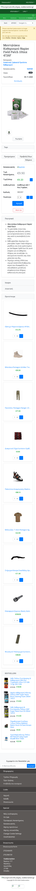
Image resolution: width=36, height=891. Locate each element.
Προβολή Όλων (26, 156)
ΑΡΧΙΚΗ (13, 23)
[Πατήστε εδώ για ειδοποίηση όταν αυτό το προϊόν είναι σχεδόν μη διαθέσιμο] (27, 197)
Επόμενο (28, 160)
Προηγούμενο (9, 156)
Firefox (8, 38)
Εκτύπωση (18, 81)
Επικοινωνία (6, 2)
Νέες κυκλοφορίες (11, 814)
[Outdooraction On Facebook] (18, 756)
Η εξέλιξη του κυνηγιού (13, 784)
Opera (19, 38)
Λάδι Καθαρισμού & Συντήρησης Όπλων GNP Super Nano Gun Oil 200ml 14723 (20, 710)
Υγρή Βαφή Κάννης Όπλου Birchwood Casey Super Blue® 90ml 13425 (20, 737)
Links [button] (24, 11)
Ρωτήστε (18, 139)
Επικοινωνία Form (10, 847)
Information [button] (14, 11)
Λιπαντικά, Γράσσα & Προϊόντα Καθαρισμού (15, 63)
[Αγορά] (21, 336)
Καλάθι (6, 799)
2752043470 (7, 851)
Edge (23, 38)
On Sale (6, 817)
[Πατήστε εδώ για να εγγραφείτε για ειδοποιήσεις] (31, 197)
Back (5, 23)
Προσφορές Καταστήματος (14, 820)
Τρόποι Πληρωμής (11, 777)
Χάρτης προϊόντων (11, 827)
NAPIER (30, 69)
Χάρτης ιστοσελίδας (11, 830)
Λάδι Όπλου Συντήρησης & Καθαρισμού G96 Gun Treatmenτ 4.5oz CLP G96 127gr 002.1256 (20, 681)
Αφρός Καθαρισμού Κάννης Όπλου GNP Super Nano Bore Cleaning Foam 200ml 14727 (20, 696)
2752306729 (7, 855)
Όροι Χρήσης (9, 780)
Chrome (13, 38)
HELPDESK (29, 2)
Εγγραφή (31, 766)
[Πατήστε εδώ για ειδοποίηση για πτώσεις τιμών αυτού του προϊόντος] (31, 179)
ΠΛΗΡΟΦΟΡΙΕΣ (9, 837)
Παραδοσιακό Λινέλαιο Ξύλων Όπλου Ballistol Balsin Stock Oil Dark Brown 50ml (20, 724)
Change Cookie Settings (13, 834)
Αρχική (6, 795)
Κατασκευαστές (9, 824)
